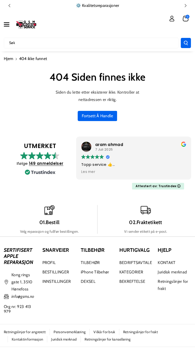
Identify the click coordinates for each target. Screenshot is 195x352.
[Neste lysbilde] (185, 5)
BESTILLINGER (55, 272)
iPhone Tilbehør (95, 272)
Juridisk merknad (172, 272)
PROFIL (49, 262)
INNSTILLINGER (56, 281)
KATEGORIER (131, 272)
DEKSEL (88, 281)
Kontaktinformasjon (27, 339)
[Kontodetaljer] (171, 18)
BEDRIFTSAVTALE (135, 262)
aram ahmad (109, 144)
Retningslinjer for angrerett (25, 332)
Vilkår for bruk (104, 332)
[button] (9, 24)
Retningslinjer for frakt (173, 285)
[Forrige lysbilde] (9, 5)
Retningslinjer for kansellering (108, 339)
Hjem (8, 58)
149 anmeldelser (46, 163)
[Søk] (186, 43)
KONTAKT (166, 262)
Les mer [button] (88, 172)
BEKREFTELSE (132, 281)
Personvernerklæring (70, 332)
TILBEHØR (90, 262)
